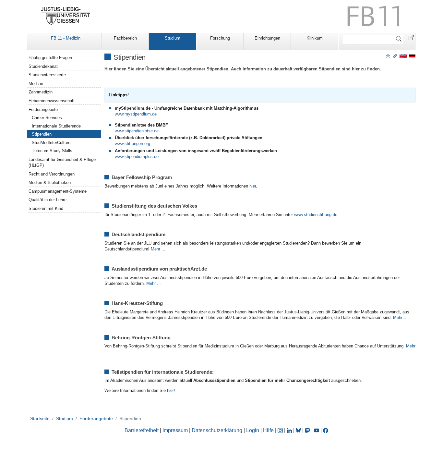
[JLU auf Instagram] (281, 430)
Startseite (40, 418)
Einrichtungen (267, 38)
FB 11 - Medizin (65, 38)
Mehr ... (158, 249)
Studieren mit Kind (46, 208)
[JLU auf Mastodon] (308, 430)
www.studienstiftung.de (315, 214)
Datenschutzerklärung (217, 430)
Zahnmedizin (41, 92)
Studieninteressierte (47, 74)
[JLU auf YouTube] (316, 430)
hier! (171, 390)
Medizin (36, 83)
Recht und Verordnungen (52, 174)
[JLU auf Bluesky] (299, 430)
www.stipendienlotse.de (137, 130)
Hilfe (268, 430)
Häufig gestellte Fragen (50, 57)
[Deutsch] (412, 56)
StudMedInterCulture (51, 142)
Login (253, 430)
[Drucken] (388, 55)
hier (252, 186)
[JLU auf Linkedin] (290, 430)
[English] (403, 56)
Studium (172, 38)
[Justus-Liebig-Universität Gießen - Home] (66, 16)
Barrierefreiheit (142, 430)
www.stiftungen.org (132, 143)
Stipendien (42, 134)
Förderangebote (43, 109)
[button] (411, 37)
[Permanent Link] (395, 56)
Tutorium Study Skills (52, 150)
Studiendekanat (43, 66)
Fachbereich (125, 38)
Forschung (220, 38)
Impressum (175, 430)
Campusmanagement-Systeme (58, 191)
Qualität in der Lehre (47, 199)
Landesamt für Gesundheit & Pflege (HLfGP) (62, 162)
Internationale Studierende (56, 126)
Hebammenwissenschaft (52, 100)
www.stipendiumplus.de (137, 156)
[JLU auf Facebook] (325, 430)
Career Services (47, 117)
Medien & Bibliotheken (50, 182)
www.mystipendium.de (136, 114)
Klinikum (314, 38)
